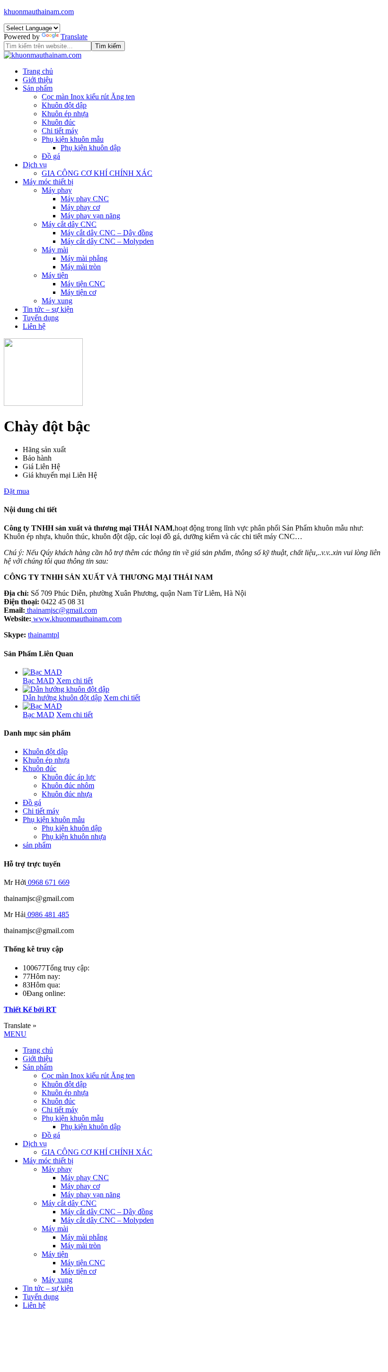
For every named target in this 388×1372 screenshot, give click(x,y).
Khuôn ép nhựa (65, 114)
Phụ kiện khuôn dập (91, 148)
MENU (15, 1034)
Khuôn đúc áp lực (69, 777)
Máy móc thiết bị (48, 182)
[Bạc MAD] (42, 672)
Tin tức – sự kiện (48, 309)
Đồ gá (51, 156)
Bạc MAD (38, 681)
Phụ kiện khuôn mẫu (73, 139)
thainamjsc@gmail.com (61, 610)
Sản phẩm (38, 88)
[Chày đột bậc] (43, 403)
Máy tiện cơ (78, 292)
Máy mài (55, 250)
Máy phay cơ (80, 207)
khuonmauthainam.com (39, 12)
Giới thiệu (38, 80)
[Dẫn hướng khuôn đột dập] (66, 689)
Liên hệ (34, 326)
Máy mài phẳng (84, 258)
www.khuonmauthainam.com (76, 619)
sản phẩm (37, 845)
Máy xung (57, 301)
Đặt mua (16, 491)
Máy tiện (55, 275)
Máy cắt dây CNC (69, 224)
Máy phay (57, 190)
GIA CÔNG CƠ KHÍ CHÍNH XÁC (97, 173)
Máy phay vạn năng (90, 216)
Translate (74, 37)
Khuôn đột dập (64, 105)
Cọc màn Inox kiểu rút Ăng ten (88, 97)
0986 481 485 (48, 914)
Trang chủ (38, 71)
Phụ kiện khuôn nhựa (74, 836)
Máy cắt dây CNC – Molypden (107, 241)
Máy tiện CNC (83, 284)
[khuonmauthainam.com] (42, 55)
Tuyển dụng (41, 318)
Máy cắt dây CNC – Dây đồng (107, 233)
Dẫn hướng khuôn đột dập (62, 698)
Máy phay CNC (85, 199)
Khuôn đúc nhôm (68, 785)
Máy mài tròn (81, 267)
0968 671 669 (49, 882)
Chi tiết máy (60, 131)
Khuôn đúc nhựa (67, 794)
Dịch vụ (35, 165)
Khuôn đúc (58, 122)
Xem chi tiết (74, 681)
